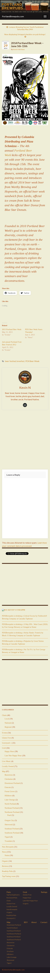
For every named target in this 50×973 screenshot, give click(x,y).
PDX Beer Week (32, 361)
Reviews (5, 866)
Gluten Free (6, 738)
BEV (26, 922)
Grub (4, 748)
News (23, 49)
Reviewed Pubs (12, 898)
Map (3, 771)
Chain (4, 715)
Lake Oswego (10, 800)
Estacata (8, 787)
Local (7, 719)
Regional (8, 727)
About (34, 922)
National (8, 723)
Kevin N (16, 49)
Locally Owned (8, 766)
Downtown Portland (12, 783)
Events (4, 733)
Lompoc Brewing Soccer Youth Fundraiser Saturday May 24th (26, 28)
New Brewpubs (7, 847)
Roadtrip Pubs (7, 871)
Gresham (10, 951)
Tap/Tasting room (8, 876)
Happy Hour (9, 751)
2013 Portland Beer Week (11, 329)
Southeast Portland (12, 829)
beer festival (10, 361)
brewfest (21, 361)
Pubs (9, 892)
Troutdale (8, 841)
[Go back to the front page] (25, 6)
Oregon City (9, 820)
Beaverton (8, 775)
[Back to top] (44, 967)
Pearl (9, 815)
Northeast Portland (12, 808)
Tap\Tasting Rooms (13, 895)
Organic (5, 861)
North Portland (10, 804)
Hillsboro (8, 796)
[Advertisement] (25, 440)
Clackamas (9, 779)
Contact (43, 922)
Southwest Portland (12, 833)
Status (7, 855)
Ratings (44, 892)
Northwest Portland (12, 812)
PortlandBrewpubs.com (13, 16)
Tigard (7, 837)
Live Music (6, 761)
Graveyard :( (7, 743)
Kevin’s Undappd (16, 610)
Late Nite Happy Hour (13, 756)
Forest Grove (10, 791)
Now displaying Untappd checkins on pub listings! (25, 34)
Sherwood (8, 825)
